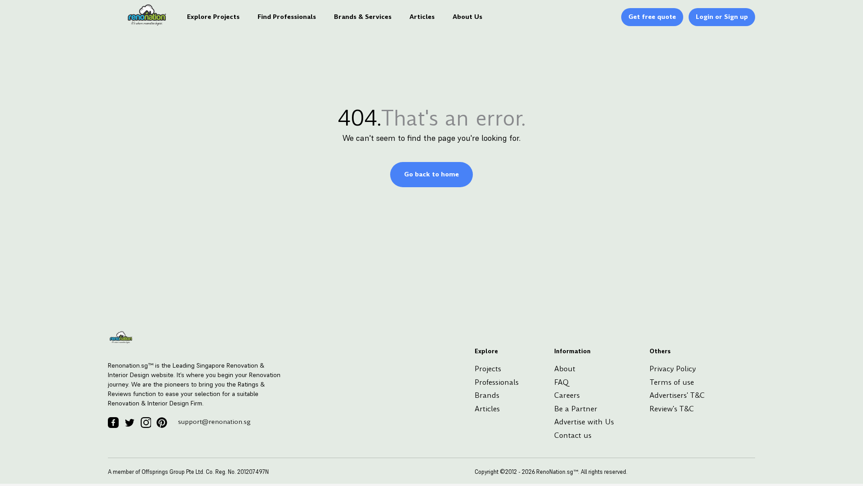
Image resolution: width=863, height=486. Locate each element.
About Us (467, 16)
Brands (487, 395)
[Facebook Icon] (113, 422)
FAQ (561, 382)
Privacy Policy (672, 369)
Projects (488, 369)
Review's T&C (671, 409)
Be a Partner (575, 409)
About (564, 369)
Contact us (573, 435)
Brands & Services (362, 16)
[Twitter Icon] (129, 422)
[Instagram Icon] (145, 422)
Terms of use (671, 382)
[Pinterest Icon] (161, 422)
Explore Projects (213, 16)
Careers (567, 395)
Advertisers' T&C (677, 395)
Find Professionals (287, 16)
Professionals (497, 382)
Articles (422, 16)
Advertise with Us (584, 422)
